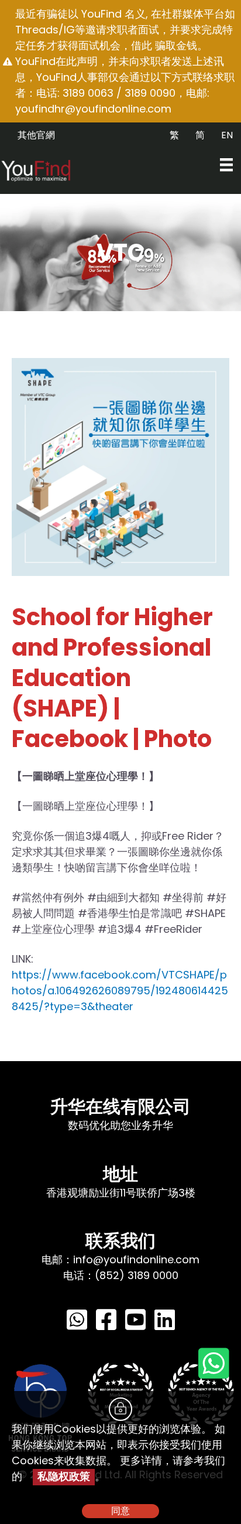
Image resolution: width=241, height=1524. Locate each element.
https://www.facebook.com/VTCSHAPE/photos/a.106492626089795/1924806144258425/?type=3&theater (120, 990)
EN (227, 135)
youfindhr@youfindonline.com (93, 108)
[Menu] (226, 164)
